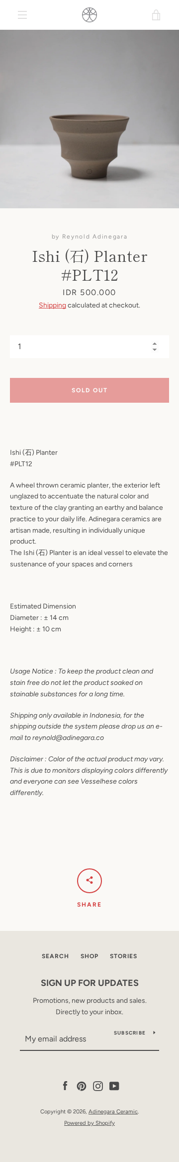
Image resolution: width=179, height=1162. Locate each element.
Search (55, 956)
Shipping (52, 305)
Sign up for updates (90, 983)
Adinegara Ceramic (113, 1111)
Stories (123, 956)
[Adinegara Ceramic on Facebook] (65, 1086)
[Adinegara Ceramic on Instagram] (98, 1086)
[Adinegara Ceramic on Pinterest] (82, 1086)
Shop (89, 956)
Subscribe (130, 1033)
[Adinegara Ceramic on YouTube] (114, 1086)
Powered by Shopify (89, 1122)
